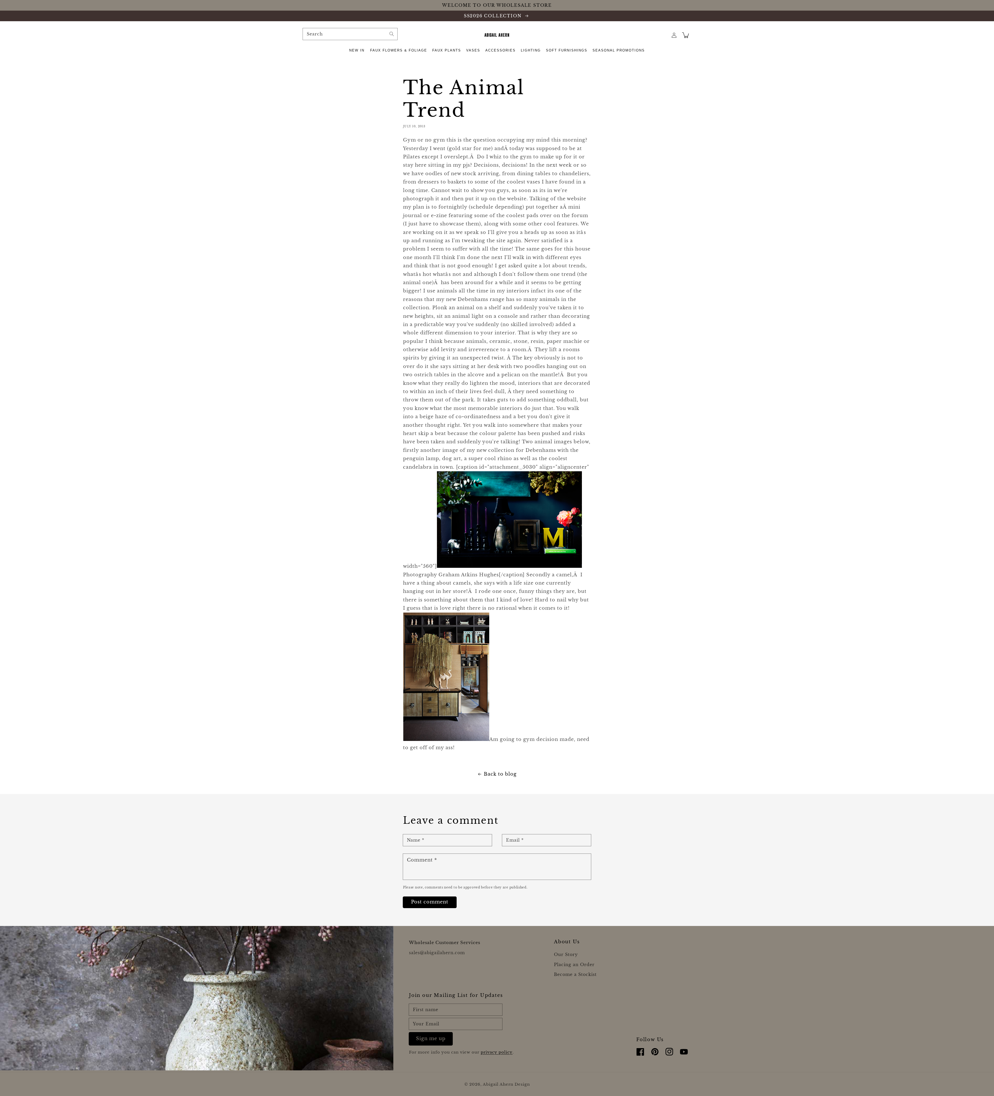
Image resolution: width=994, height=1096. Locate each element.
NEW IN (356, 50)
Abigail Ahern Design (506, 1084)
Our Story (566, 954)
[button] (357, 50)
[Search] (391, 34)
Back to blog (500, 774)
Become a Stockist (575, 974)
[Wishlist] (662, 35)
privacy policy (497, 1052)
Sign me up (430, 1038)
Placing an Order (574, 964)
